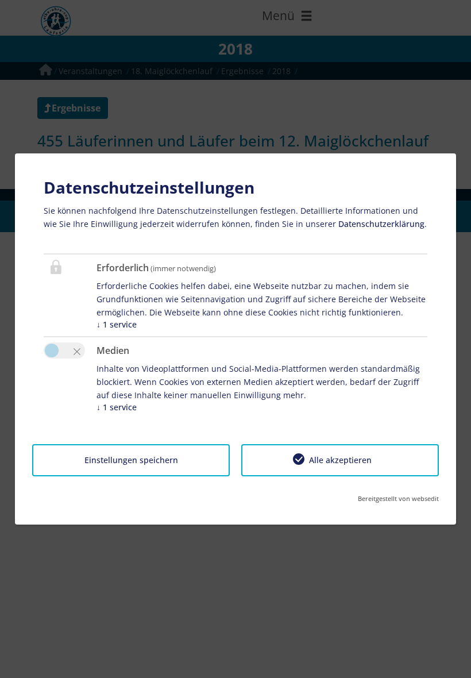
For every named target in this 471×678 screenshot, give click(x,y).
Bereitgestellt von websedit (398, 498)
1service (116, 324)
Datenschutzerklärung (381, 223)
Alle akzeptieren (340, 459)
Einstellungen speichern (131, 459)
